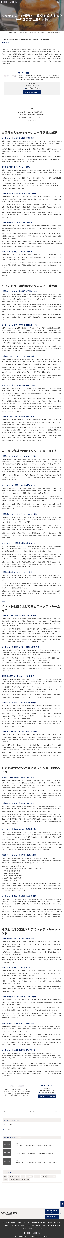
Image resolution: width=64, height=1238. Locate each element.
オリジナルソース (51, 1176)
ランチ (23, 1176)
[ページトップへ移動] (61, 1213)
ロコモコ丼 (43, 1176)
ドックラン (7, 1129)
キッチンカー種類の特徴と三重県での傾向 (32, 115)
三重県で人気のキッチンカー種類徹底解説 (30, 112)
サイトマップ (38, 1228)
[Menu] (61, 2)
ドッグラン (37, 1176)
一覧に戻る (32, 1112)
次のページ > (58, 1112)
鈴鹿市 (28, 1179)
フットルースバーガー (20, 1179)
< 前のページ (6, 1112)
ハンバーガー (11, 1176)
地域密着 (5, 1179)
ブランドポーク (29, 1176)
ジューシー (11, 1179)
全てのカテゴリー (8, 1124)
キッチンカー (7, 1127)
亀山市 (5, 1176)
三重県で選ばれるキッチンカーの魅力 (30, 117)
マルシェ (18, 1176)
